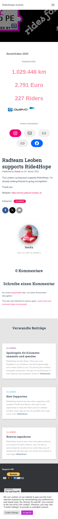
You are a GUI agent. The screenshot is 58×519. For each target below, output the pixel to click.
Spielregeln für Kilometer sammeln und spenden (23, 354)
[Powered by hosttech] (12, 491)
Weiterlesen (45, 374)
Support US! (8, 469)
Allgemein (20, 201)
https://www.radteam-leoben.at (26, 193)
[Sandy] (29, 233)
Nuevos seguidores (18, 436)
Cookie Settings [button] (11, 513)
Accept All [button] (27, 513)
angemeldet (16, 292)
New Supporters (16, 396)
